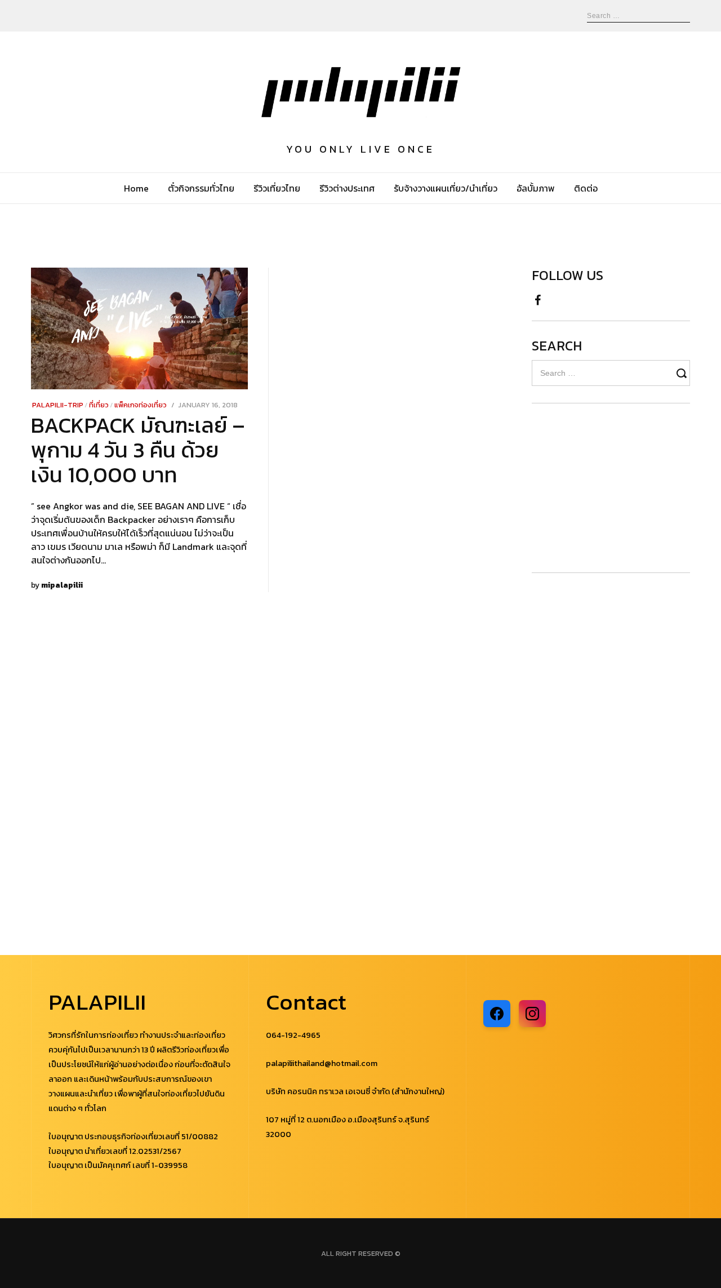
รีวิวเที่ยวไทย (276, 188)
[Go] (683, 373)
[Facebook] (496, 1013)
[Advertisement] (599, 488)
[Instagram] (532, 1013)
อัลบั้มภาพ (536, 188)
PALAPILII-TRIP (57, 404)
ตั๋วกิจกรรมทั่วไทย (201, 188)
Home (136, 188)
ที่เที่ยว (99, 404)
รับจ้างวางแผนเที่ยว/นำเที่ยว (445, 188)
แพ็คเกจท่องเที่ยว (140, 404)
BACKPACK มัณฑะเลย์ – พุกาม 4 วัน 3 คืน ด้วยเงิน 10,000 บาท (138, 450)
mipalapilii (62, 584)
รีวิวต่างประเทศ (347, 188)
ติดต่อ (586, 188)
